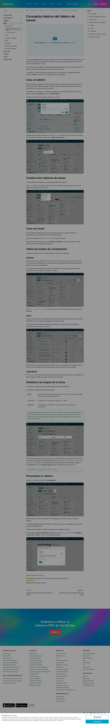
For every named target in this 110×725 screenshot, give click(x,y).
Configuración (97, 717)
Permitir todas (97, 721)
